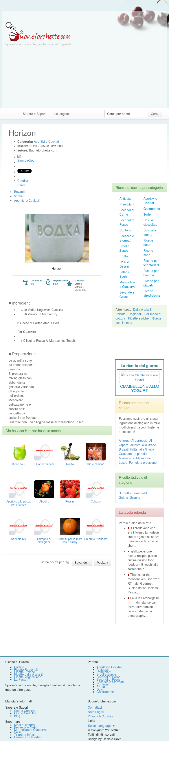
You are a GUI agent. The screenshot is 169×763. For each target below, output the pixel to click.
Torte (147, 214)
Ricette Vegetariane (27, 677)
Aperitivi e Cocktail (150, 200)
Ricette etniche (138, 318)
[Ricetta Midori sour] (18, 451)
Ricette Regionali (26, 669)
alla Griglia (146, 449)
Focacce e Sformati (126, 238)
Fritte (134, 449)
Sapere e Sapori (34, 113)
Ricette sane (148, 252)
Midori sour (18, 464)
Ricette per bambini (151, 272)
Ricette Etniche (24, 672)
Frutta (123, 256)
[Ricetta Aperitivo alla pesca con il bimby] (18, 488)
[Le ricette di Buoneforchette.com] (84, 16)
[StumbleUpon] (19, 156)
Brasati (124, 449)
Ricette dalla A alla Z (28, 674)
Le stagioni (62, 113)
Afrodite (44, 501)
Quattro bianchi (44, 464)
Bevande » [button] (82, 562)
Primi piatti (126, 204)
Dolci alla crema (149, 232)
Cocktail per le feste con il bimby (69, 540)
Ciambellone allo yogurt (139, 388)
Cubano (96, 501)
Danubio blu (18, 539)
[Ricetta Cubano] (96, 488)
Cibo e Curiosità (25, 713)
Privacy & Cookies (100, 716)
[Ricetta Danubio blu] (18, 526)
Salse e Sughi (124, 274)
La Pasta (20, 679)
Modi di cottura (24, 724)
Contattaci (95, 707)
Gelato (123, 497)
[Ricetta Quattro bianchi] (44, 451)
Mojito (70, 464)
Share (21, 185)
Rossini (69, 501)
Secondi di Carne (126, 212)
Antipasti (125, 198)
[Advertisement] (84, 77)
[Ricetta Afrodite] (44, 488)
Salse (18, 732)
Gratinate (125, 453)
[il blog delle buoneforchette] (78, 111)
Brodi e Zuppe (124, 248)
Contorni (125, 230)
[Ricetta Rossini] (70, 488)
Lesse (123, 462)
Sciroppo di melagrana (44, 540)
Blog (17, 715)
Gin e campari (95, 464)
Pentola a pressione (143, 462)
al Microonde (142, 458)
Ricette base (148, 242)
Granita (135, 497)
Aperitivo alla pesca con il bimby (18, 502)
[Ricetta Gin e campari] (96, 451)
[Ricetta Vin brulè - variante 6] (96, 526)
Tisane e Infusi (24, 734)
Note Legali (96, 711)
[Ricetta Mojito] (70, 451)
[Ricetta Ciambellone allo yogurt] (139, 376)
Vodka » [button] (102, 562)
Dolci (100, 689)
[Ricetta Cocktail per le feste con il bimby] (70, 526)
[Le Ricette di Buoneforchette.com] (38, 31)
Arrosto (135, 445)
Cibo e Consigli (24, 710)
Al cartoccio (139, 440)
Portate (121, 314)
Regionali (135, 314)
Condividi (23, 180)
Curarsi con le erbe (27, 737)
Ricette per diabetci (151, 283)
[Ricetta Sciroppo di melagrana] (44, 526)
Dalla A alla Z (142, 309)
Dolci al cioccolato (150, 222)
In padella (140, 453)
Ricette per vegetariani (151, 262)
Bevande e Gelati (126, 294)
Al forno (124, 440)
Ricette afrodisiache (151, 293)
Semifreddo (140, 493)
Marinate (125, 458)
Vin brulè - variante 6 (95, 540)
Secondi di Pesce (126, 222)
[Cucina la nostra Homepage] (5, 113)
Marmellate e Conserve (127, 284)
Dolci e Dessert (124, 264)
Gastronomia (152, 208)
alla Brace (149, 445)
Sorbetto (125, 493)
